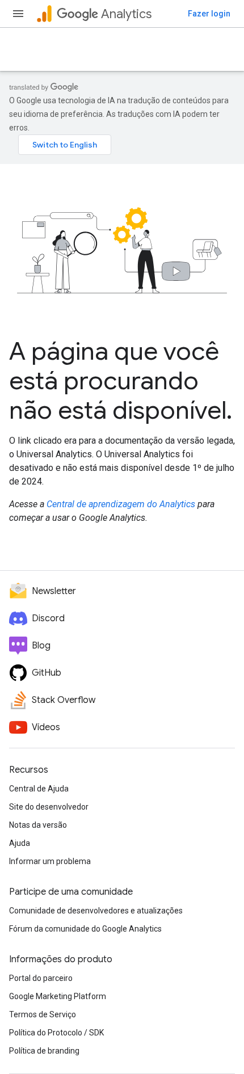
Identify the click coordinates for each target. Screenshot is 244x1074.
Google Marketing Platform (57, 996)
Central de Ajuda (39, 788)
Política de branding (44, 1050)
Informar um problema (50, 861)
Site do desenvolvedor (49, 806)
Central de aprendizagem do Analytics (121, 504)
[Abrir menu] (18, 13)
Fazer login (209, 13)
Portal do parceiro (41, 978)
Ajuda (19, 843)
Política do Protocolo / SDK (56, 1032)
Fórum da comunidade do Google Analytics (85, 928)
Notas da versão (38, 824)
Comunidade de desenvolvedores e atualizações (96, 910)
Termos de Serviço (42, 1014)
